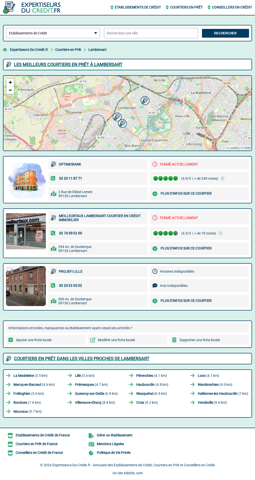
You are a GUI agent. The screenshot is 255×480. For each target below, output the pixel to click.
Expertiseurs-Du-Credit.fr (29, 50)
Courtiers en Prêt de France (37, 444)
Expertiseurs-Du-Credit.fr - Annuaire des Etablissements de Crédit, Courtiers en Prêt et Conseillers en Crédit (133, 465)
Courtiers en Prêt (186, 7)
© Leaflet (232, 148)
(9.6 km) (212, 402)
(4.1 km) (151, 376)
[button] (144, 100)
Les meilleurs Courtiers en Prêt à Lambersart (68, 64)
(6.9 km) (96, 394)
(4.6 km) (34, 385)
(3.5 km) (30, 376)
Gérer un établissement (114, 435)
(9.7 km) (27, 411)
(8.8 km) (95, 402)
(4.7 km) (91, 385)
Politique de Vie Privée (113, 453)
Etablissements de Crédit (138, 7)
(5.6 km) (28, 394)
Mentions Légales (110, 444)
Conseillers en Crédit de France (39, 453)
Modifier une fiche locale (116, 340)
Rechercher (225, 33)
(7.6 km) (27, 402)
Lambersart (97, 50)
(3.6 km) (85, 376)
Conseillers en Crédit (232, 7)
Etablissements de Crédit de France (43, 435)
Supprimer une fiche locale (200, 340)
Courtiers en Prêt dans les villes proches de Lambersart (81, 358)
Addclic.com (133, 473)
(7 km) (223, 394)
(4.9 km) (215, 385)
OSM (247, 148)
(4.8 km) (152, 385)
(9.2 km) (147, 402)
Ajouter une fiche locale (34, 340)
